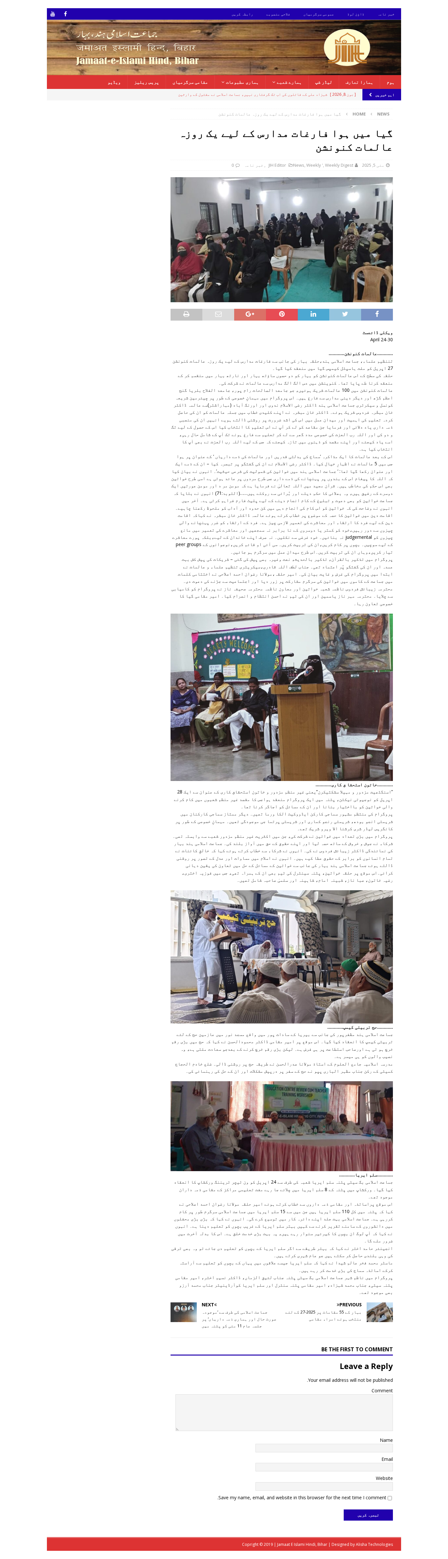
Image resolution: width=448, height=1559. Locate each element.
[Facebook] (65, 14)
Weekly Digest (339, 165)
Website (384, 1478)
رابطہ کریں (242, 13)
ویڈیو (114, 82)
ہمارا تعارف (359, 82)
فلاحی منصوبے (278, 13)
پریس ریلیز (146, 82)
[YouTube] (52, 14)
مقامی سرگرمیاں (190, 82)
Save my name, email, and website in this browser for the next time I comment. (301, 1497)
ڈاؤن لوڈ (355, 13)
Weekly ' (314, 165)
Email (387, 1459)
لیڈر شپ (323, 82)
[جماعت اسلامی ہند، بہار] (224, 71)
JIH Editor (277, 165)
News (298, 165)
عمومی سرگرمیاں (318, 13)
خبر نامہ (386, 13)
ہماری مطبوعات (242, 82)
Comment (382, 1390)
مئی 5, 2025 (373, 165)
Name (386, 1440)
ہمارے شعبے (289, 82)
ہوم (391, 82)
